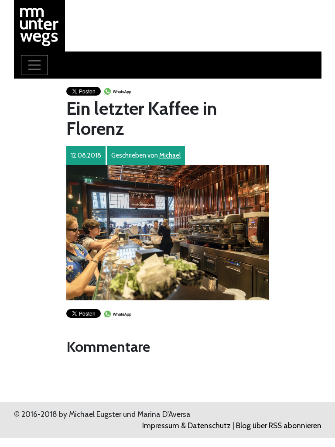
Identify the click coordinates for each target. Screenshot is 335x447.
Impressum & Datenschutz (186, 425)
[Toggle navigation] (34, 65)
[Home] (39, 24)
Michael (170, 155)
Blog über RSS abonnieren (278, 425)
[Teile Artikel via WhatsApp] (117, 90)
